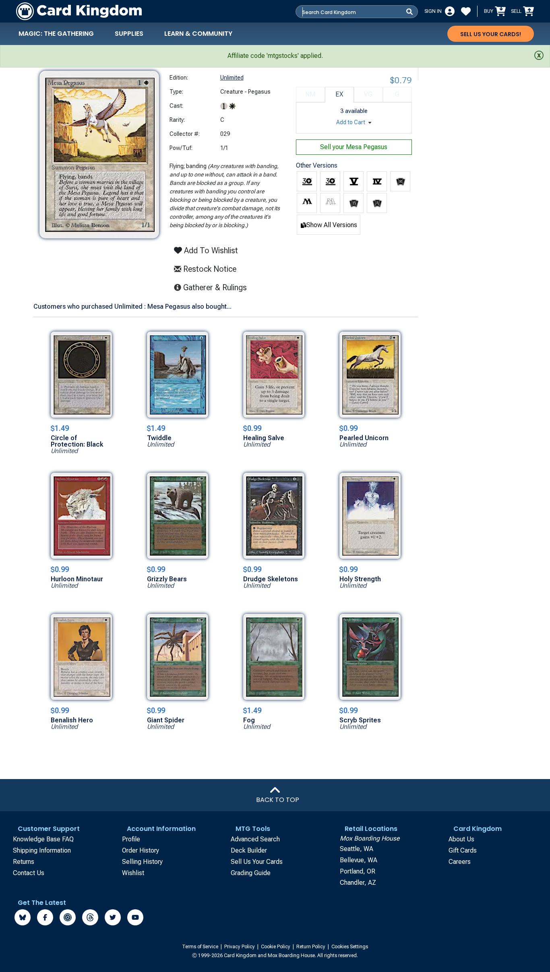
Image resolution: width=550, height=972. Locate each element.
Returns (23, 861)
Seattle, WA (356, 849)
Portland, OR (357, 871)
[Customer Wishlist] (466, 11)
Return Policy (311, 946)
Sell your (353, 147)
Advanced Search (255, 839)
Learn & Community (198, 33)
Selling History (142, 861)
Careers (460, 861)
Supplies (129, 33)
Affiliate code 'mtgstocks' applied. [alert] (275, 55)
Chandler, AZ (358, 882)
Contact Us (28, 873)
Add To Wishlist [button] (210, 250)
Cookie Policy (276, 946)
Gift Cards (463, 850)
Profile (131, 839)
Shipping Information (42, 850)
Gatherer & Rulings (217, 287)
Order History (140, 850)
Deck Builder (249, 850)
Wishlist (133, 873)
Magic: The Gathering (56, 33)
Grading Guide (251, 873)
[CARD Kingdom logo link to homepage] (79, 11)
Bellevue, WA (358, 860)
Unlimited (232, 77)
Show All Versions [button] (331, 225)
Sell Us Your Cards (257, 861)
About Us (461, 839)
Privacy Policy (240, 946)
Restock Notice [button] (208, 269)
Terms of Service (200, 946)
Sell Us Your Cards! (490, 34)
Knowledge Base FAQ (43, 839)
